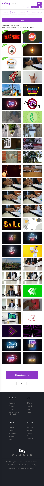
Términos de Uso (13, 468)
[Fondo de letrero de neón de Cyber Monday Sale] (11, 345)
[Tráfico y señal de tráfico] (11, 130)
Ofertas (29, 403)
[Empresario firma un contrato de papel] (32, 171)
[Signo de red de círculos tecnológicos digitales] (32, 224)
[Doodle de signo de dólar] (32, 117)
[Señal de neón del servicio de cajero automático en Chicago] (11, 318)
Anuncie (29, 406)
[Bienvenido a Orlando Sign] (32, 157)
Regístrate (35, 7)
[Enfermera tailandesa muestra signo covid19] (32, 251)
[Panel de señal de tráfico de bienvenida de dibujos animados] (11, 63)
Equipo (29, 430)
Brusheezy (12, 403)
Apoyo (29, 409)
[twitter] (17, 455)
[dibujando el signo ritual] (11, 171)
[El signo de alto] (32, 144)
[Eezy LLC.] (22, 451)
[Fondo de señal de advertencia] (11, 37)
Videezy (11, 409)
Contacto (30, 438)
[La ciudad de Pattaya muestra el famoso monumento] (11, 264)
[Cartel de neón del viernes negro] (32, 90)
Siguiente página (22, 375)
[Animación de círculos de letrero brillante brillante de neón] (32, 331)
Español (11, 430)
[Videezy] (6, 3)
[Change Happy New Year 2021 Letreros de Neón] (32, 358)
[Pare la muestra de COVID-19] (32, 104)
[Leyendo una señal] (11, 117)
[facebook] (13, 455)
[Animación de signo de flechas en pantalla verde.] (32, 291)
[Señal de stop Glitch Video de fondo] (32, 37)
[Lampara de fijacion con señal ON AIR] (32, 304)
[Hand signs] (32, 77)
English (11, 427)
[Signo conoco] (11, 77)
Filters (22, 20)
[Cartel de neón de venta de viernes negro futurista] (32, 345)
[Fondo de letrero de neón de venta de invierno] (32, 237)
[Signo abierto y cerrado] (11, 144)
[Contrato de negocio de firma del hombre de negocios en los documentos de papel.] (32, 264)
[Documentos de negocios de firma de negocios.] (32, 63)
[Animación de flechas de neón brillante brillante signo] (11, 331)
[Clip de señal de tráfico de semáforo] (32, 50)
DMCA (29, 412)
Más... (11, 440)
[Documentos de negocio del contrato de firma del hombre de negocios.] (11, 184)
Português (12, 433)
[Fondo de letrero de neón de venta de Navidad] (11, 251)
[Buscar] (39, 4)
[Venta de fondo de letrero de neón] (11, 104)
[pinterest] (20, 455)
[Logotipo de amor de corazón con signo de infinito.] (32, 318)
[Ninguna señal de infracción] (11, 157)
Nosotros (30, 427)
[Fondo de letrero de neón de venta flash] (11, 237)
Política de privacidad (28, 468)
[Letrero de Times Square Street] (11, 90)
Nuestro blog (29, 434)
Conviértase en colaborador (14, 413)
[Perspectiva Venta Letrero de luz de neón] (11, 224)
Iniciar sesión (26, 7)
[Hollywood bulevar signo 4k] (32, 130)
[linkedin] (31, 455)
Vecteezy (12, 406)
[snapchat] (27, 455)
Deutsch (12, 437)
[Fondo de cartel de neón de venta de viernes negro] (11, 358)
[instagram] (24, 455)
